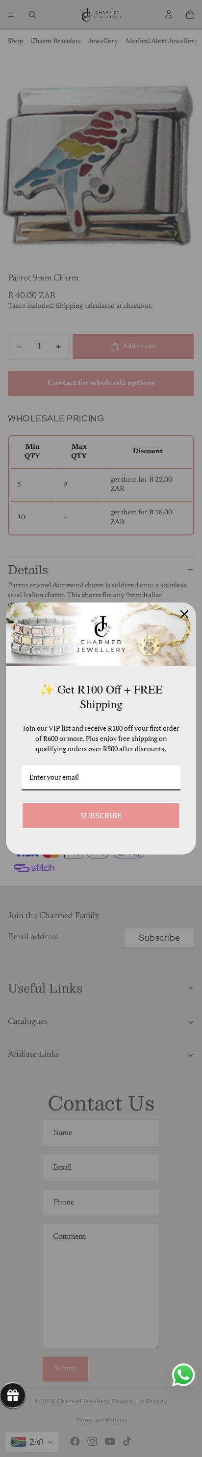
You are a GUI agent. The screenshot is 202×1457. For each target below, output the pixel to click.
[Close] (184, 614)
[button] (12, 1395)
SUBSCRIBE (101, 815)
